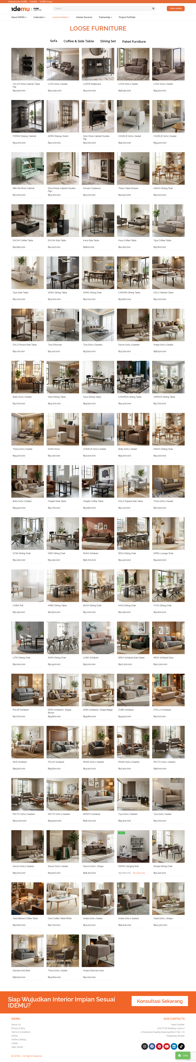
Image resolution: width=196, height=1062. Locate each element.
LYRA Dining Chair (21, 657)
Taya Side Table (20, 292)
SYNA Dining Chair (22, 553)
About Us (16, 1024)
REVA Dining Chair (127, 553)
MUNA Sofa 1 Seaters (93, 762)
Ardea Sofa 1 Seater (93, 918)
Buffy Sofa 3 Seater (22, 501)
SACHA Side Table (57, 240)
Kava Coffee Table (127, 240)
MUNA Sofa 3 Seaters (129, 762)
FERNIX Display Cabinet (24, 136)
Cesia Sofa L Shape (163, 918)
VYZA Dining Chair (162, 605)
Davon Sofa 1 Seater (58, 866)
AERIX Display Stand (58, 136)
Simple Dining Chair (162, 866)
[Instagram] (144, 1046)
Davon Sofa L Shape (93, 866)
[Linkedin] (174, 1046)
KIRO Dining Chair (56, 553)
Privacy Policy (18, 1028)
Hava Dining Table (92, 397)
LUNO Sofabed (90, 657)
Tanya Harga (176, 8)
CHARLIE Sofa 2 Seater (94, 449)
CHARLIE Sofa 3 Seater (165, 136)
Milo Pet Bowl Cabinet (23, 188)
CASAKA (33, 2)
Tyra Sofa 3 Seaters (92, 344)
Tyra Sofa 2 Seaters (128, 814)
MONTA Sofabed (91, 814)
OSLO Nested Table (163, 292)
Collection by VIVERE (17, 2)
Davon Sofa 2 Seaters (23, 866)
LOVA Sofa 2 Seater (128, 84)
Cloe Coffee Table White (60, 918)
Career (14, 1043)
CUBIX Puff (18, 605)
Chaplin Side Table (57, 501)
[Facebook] (152, 1046)
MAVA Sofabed (90, 553)
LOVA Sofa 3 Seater (58, 84)
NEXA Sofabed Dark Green (131, 657)
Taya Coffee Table (162, 240)
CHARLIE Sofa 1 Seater (129, 136)
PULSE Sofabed (21, 710)
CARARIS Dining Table (129, 292)
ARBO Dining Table (57, 605)
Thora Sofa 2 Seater (163, 501)
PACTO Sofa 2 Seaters (24, 814)
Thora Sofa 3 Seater (22, 449)
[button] (160, 1001)
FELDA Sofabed (56, 762)
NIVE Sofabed (20, 762)
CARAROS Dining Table (129, 397)
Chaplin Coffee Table (93, 501)
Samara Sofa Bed (21, 970)
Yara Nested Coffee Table (25, 918)
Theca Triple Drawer (128, 188)
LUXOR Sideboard (92, 84)
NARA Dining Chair (57, 657)
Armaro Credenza (91, 188)
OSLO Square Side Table (130, 501)
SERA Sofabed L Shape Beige (98, 710)
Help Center (17, 1047)
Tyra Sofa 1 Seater (162, 814)
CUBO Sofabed (125, 710)
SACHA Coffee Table (23, 240)
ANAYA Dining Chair (163, 188)
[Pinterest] (159, 1046)
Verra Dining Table (57, 397)
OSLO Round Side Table (25, 344)
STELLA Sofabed (162, 710)
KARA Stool (54, 449)
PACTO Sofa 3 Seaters (59, 814)
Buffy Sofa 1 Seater (127, 449)
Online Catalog (18, 1039)
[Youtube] (166, 1046)
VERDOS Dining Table (164, 397)
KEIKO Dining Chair (92, 292)
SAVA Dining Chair (127, 605)
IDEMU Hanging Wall (128, 866)
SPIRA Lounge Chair (163, 553)
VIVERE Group (46, 2)
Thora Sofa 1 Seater (57, 970)
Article (14, 1036)
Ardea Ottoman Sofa (93, 970)
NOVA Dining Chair (92, 605)
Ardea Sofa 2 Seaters (128, 918)
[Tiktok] (181, 1046)
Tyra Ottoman (55, 344)
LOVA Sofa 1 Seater (163, 84)
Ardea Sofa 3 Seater (163, 344)
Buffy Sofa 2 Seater (22, 397)
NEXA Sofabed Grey (163, 657)
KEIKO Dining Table (57, 292)
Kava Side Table (91, 240)
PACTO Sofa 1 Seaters (164, 762)
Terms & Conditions (21, 1032)
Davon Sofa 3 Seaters (129, 344)
